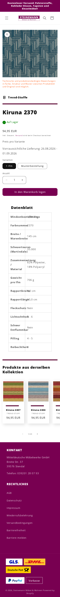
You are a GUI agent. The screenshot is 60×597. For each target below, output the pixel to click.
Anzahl (6, 173)
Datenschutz (14, 500)
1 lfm (9, 166)
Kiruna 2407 (13, 410)
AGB (9, 492)
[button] (6, 18)
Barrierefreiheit (16, 530)
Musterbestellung (32, 166)
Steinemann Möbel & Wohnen (27, 590)
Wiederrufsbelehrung (20, 515)
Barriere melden (16, 537)
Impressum (13, 508)
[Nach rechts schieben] (37, 434)
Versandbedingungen (20, 522)
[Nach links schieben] (22, 434)
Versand (19, 135)
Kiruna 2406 (38, 410)
